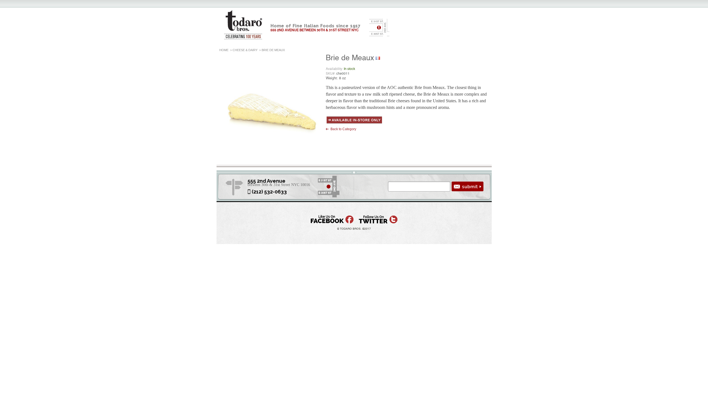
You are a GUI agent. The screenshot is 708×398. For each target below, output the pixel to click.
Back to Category (343, 129)
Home (223, 50)
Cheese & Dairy (245, 50)
